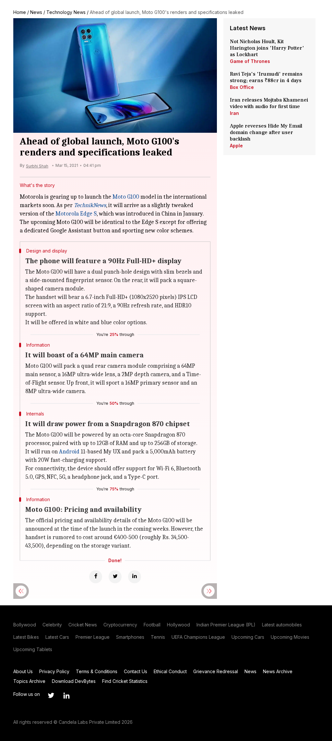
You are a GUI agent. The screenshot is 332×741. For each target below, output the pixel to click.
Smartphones (130, 637)
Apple (236, 145)
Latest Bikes (26, 637)
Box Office (242, 87)
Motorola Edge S (76, 213)
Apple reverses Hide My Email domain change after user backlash (266, 132)
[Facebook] (95, 576)
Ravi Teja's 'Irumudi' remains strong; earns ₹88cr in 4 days (266, 77)
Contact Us (135, 671)
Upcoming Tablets (32, 649)
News (36, 12)
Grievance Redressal (215, 671)
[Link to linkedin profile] (66, 695)
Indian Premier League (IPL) (225, 624)
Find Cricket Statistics (125, 681)
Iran (234, 113)
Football (152, 624)
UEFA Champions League (198, 637)
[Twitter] (115, 576)
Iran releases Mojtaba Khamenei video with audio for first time (269, 103)
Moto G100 (126, 196)
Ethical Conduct (170, 671)
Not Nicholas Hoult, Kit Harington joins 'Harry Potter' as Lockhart (267, 48)
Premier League (93, 637)
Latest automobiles (282, 624)
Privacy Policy (54, 671)
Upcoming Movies (290, 637)
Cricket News (82, 624)
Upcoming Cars (247, 637)
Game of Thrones (250, 61)
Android (69, 451)
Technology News (66, 12)
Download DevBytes (74, 681)
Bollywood (24, 624)
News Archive (277, 671)
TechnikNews (90, 205)
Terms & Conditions (96, 671)
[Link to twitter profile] (51, 695)
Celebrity (52, 624)
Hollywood (178, 624)
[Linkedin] (134, 576)
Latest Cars (57, 637)
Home (19, 12)
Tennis (158, 637)
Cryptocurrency (120, 624)
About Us (23, 671)
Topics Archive (29, 681)
